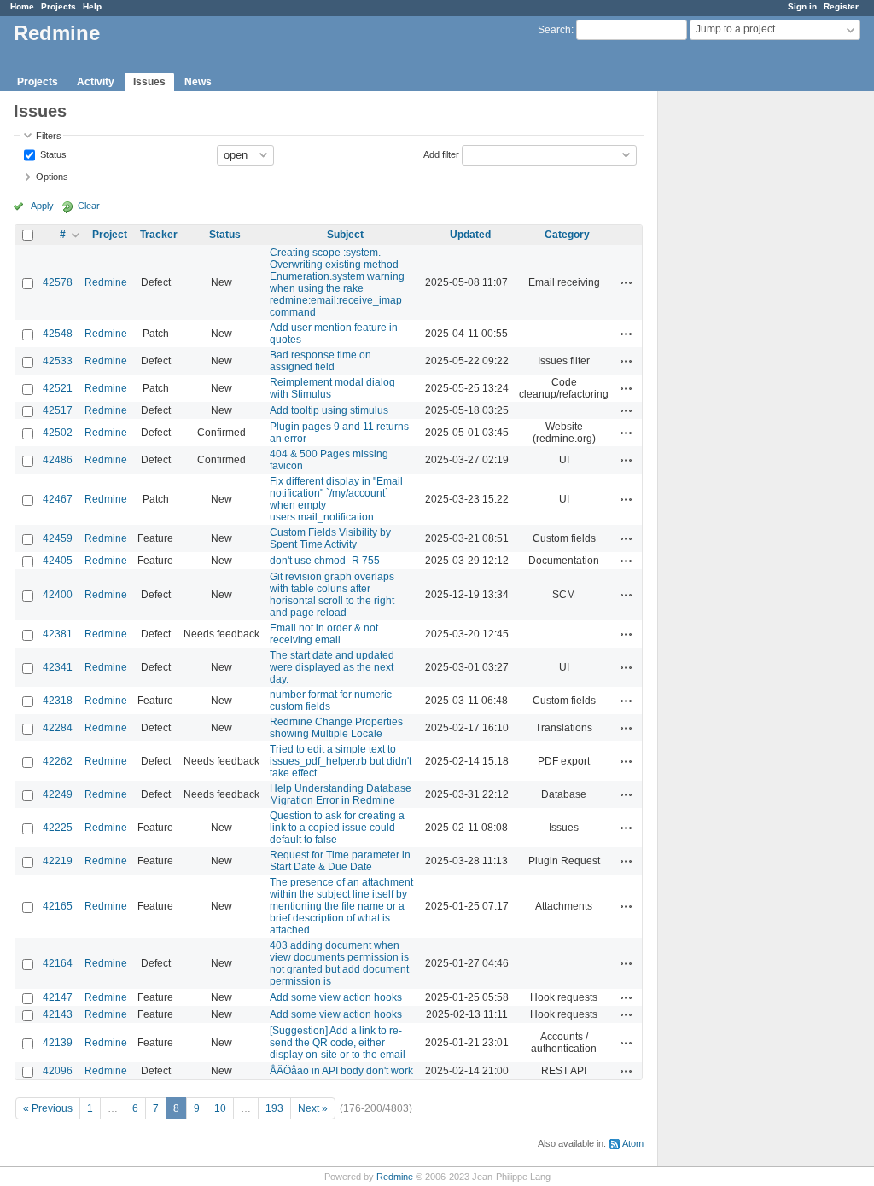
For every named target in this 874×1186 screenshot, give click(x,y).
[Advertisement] (743, 359)
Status (52, 153)
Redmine (105, 282)
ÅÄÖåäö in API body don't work (341, 1071)
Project (109, 235)
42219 (58, 861)
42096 (58, 1071)
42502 (58, 433)
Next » (313, 1108)
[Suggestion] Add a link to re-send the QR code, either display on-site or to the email (337, 1043)
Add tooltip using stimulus (329, 410)
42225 (58, 828)
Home (22, 6)
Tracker (159, 235)
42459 (58, 538)
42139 (58, 1043)
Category (567, 235)
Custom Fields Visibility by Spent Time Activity (330, 538)
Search (554, 30)
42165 (58, 906)
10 (220, 1108)
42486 (58, 460)
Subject (345, 235)
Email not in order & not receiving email (324, 634)
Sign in (802, 6)
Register (841, 6)
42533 (58, 361)
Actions (626, 282)
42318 (58, 700)
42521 (58, 388)
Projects (58, 6)
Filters (48, 136)
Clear (89, 206)
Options (52, 177)
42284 (58, 728)
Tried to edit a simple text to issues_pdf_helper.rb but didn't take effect (340, 761)
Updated (470, 235)
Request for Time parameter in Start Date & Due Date (340, 861)
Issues (149, 82)
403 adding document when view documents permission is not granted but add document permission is (339, 963)
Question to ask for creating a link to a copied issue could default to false (337, 828)
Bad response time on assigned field (320, 361)
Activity (95, 82)
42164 (58, 963)
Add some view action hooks (336, 997)
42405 (58, 561)
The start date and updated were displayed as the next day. (332, 667)
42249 (58, 794)
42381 (58, 634)
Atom (633, 1143)
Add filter (441, 153)
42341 (58, 667)
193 (274, 1108)
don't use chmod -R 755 (325, 561)
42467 (58, 499)
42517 (58, 410)
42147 (58, 997)
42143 (58, 1014)
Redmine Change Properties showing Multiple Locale (336, 728)
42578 (58, 282)
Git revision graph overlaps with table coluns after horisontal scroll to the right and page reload (332, 595)
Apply (42, 206)
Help (92, 6)
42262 (58, 761)
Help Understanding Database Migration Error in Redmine (340, 794)
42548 (58, 334)
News (198, 82)
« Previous (48, 1108)
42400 (58, 595)
